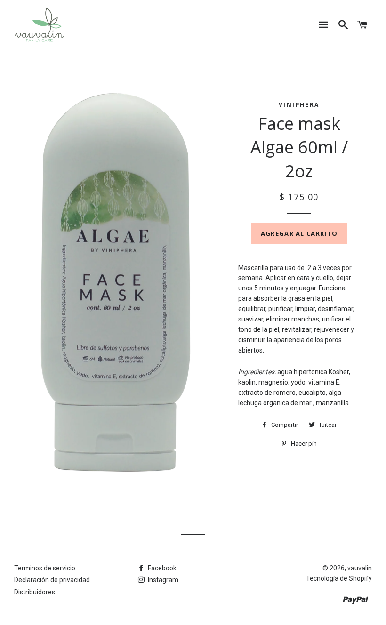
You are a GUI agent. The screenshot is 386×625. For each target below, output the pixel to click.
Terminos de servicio (44, 568)
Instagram (162, 580)
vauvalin (359, 568)
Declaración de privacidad (52, 580)
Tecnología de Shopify (339, 578)
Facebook (161, 568)
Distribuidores (34, 592)
